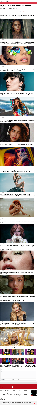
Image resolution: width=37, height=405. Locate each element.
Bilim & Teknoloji (10, 3)
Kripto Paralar (21, 394)
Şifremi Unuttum (2, 399)
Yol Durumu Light (2, 393)
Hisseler (20, 393)
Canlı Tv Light (2, 395)
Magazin (21, 3)
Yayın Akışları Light (9, 391)
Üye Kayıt (1, 398)
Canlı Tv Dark (8, 390)
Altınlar (20, 390)
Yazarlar (25, 393)
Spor (28, 3)
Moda (22, 347)
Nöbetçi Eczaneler (9, 394)
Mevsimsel (18, 347)
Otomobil (25, 3)
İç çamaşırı (8, 347)
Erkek (2, 347)
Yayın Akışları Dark (9, 393)
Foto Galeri (25, 390)
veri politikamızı (4, 403)
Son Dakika (8, 395)
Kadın (15, 347)
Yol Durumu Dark (2, 394)
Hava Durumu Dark (3, 391)
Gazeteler (25, 394)
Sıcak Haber (26, 395)
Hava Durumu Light (3, 390)
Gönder (3, 379)
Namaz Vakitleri (15, 391)
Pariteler (20, 395)
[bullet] (13, 379)
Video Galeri (25, 391)
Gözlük (5, 347)
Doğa (14, 3)
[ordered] (12, 379)
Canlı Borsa (14, 390)
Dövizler (20, 391)
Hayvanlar (18, 3)
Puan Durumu (15, 393)
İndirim (12, 347)
